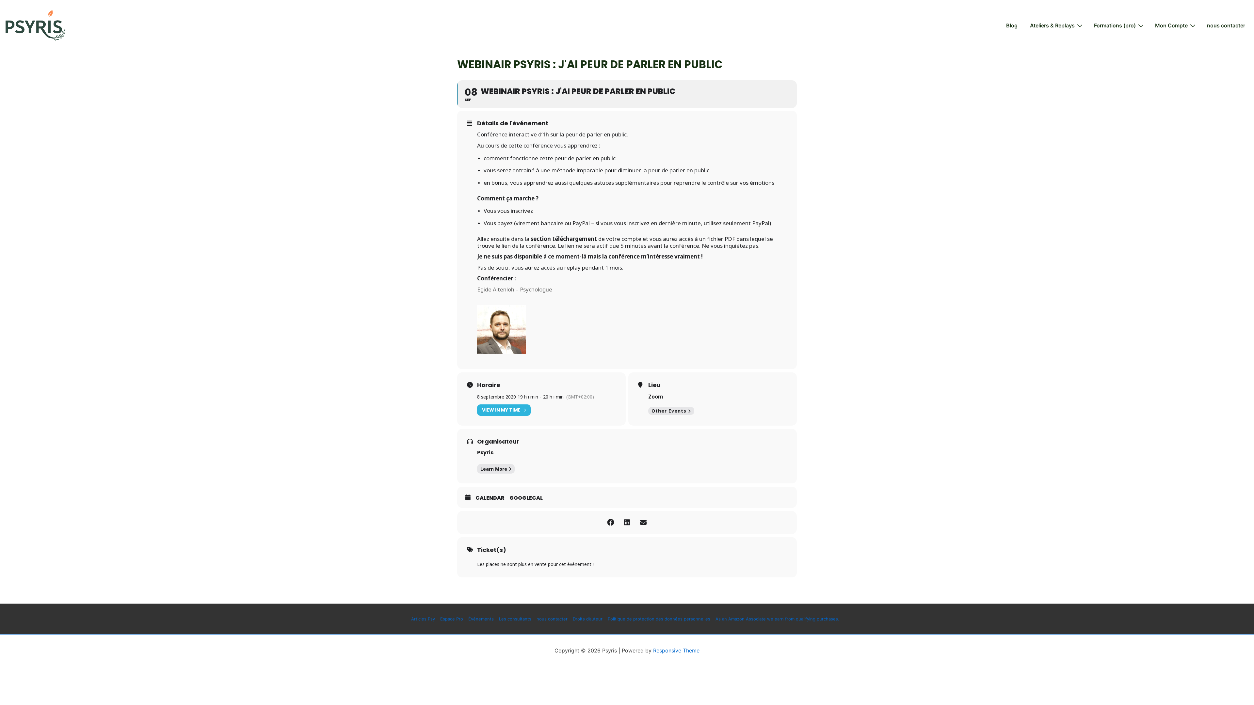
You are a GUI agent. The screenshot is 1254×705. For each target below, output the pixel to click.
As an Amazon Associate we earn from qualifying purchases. (777, 618)
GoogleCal (526, 498)
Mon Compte (1171, 25)
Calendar (490, 498)
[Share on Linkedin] (627, 522)
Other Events (668, 411)
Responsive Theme (676, 650)
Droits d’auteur (588, 618)
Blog (1012, 25)
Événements (481, 618)
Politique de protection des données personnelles (659, 618)
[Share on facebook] (611, 522)
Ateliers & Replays (1052, 25)
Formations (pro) (1115, 25)
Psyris (485, 452)
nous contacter (1226, 25)
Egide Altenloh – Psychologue (514, 289)
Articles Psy (423, 618)
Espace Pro (451, 618)
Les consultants (515, 618)
